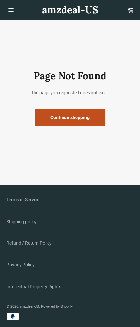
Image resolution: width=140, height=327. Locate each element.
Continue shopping (70, 117)
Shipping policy (22, 221)
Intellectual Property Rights (34, 286)
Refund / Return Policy (29, 243)
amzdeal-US (70, 10)
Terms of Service (23, 199)
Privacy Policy (21, 264)
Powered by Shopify (57, 306)
